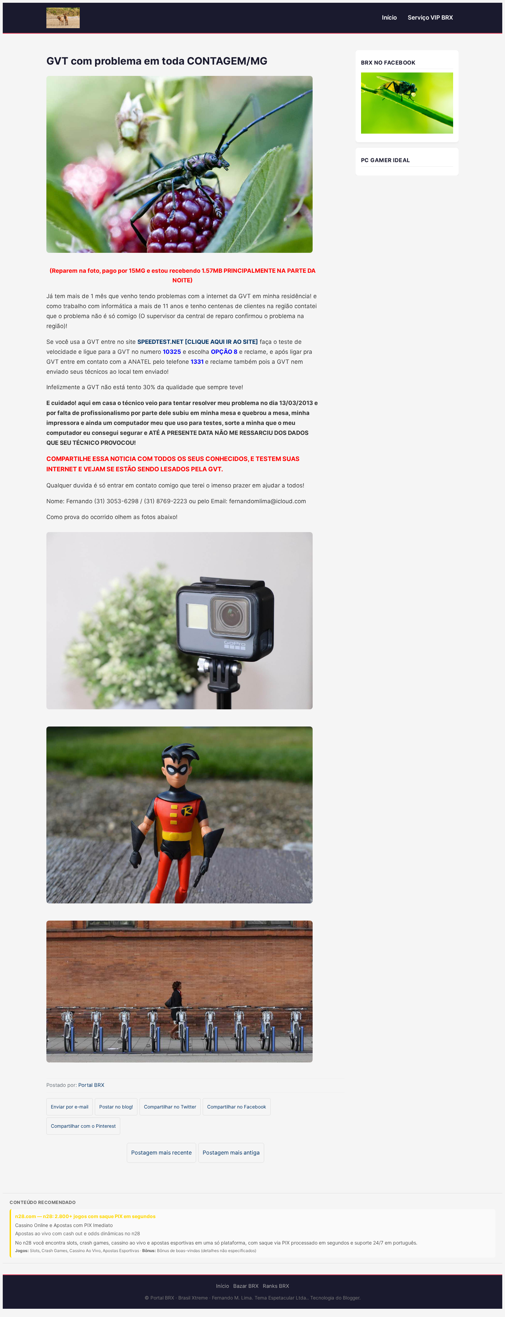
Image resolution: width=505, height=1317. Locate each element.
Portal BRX (91, 1085)
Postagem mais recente (161, 1152)
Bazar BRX (246, 1286)
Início (389, 17)
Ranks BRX (276, 1286)
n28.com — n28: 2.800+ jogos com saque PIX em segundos (85, 1216)
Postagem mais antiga (231, 1152)
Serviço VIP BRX (430, 17)
